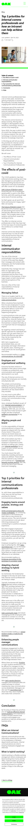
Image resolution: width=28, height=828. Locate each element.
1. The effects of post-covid (10, 77)
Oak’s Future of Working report (12, 189)
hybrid (4, 584)
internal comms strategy (13, 405)
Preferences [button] (21, 812)
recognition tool (15, 690)
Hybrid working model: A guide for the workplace (13, 633)
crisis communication (9, 300)
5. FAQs (4, 90)
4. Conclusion (6, 88)
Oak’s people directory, (13, 680)
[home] (10, 4)
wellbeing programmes (9, 414)
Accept (14, 817)
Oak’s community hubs (9, 613)
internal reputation (11, 446)
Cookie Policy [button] (13, 810)
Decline (14, 820)
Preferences (14, 824)
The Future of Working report (11, 207)
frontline (22, 663)
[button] (24, 3)
